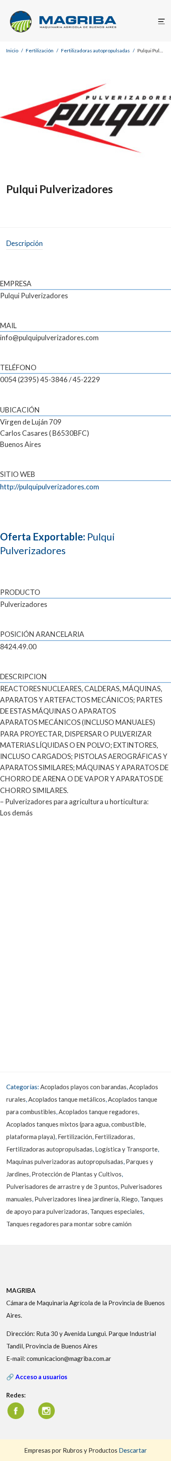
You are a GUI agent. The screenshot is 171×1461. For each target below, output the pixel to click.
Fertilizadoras (114, 1136)
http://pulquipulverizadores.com (49, 486)
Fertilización (40, 50)
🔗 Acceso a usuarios (36, 1376)
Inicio (12, 50)
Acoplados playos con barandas (83, 1086)
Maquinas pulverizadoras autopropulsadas (64, 1161)
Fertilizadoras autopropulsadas (95, 50)
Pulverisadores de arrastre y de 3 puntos (62, 1186)
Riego (129, 1199)
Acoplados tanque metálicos (66, 1099)
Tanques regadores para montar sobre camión (69, 1224)
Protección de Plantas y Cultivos (77, 1174)
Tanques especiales (116, 1211)
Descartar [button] (133, 1450)
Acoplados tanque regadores (98, 1111)
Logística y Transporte (126, 1149)
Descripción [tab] (24, 243)
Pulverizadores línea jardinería (76, 1199)
